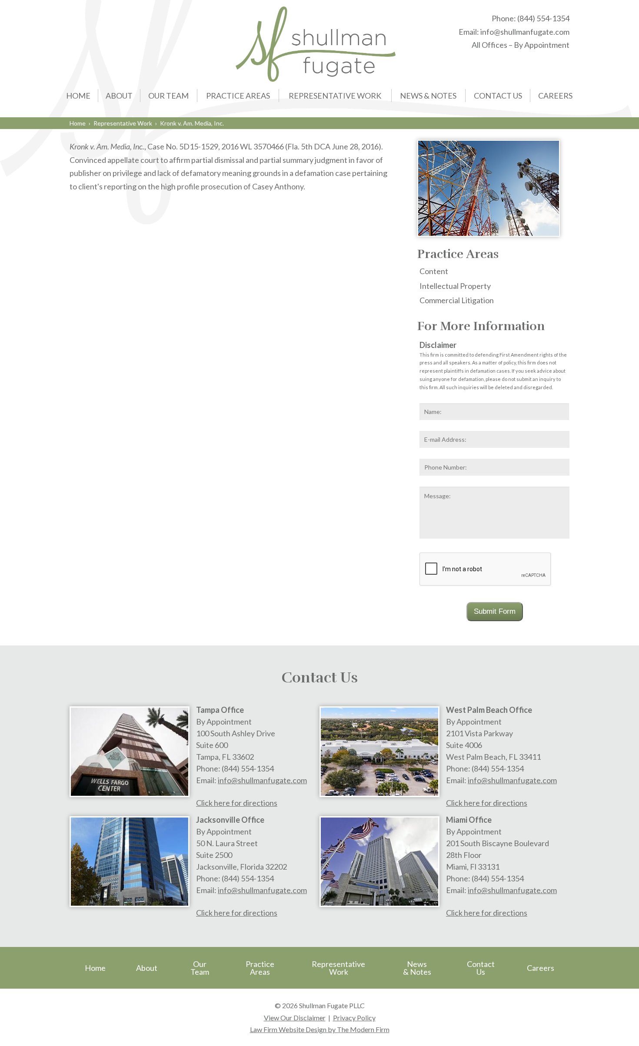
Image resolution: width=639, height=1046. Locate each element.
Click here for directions (236, 803)
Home (78, 95)
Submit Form (495, 611)
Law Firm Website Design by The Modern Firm (319, 1029)
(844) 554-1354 (543, 18)
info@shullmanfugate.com (524, 31)
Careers (555, 95)
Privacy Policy (354, 1017)
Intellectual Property (455, 286)
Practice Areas (238, 95)
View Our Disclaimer (295, 1017)
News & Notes (428, 95)
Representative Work (335, 95)
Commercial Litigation (456, 300)
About (119, 95)
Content (433, 271)
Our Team (168, 95)
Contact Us (498, 95)
